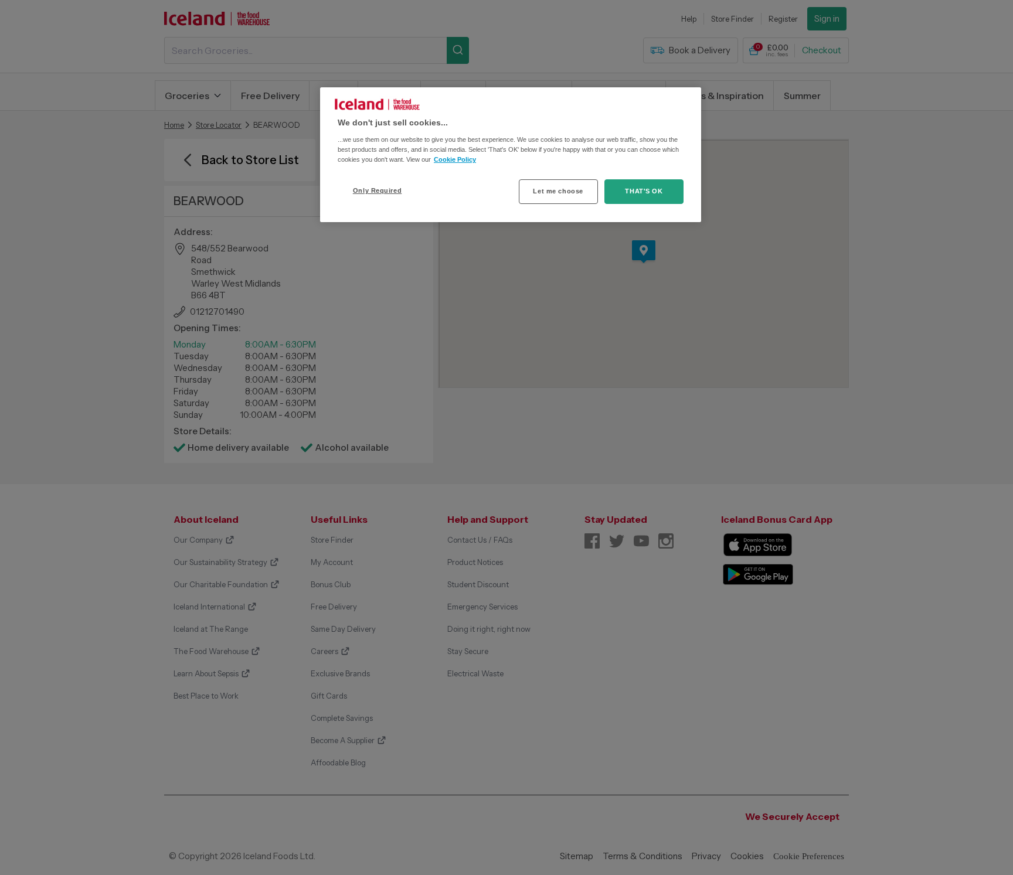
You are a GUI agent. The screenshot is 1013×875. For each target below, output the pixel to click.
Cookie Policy (455, 159)
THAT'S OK (643, 191)
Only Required (377, 190)
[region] (510, 154)
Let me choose (558, 191)
